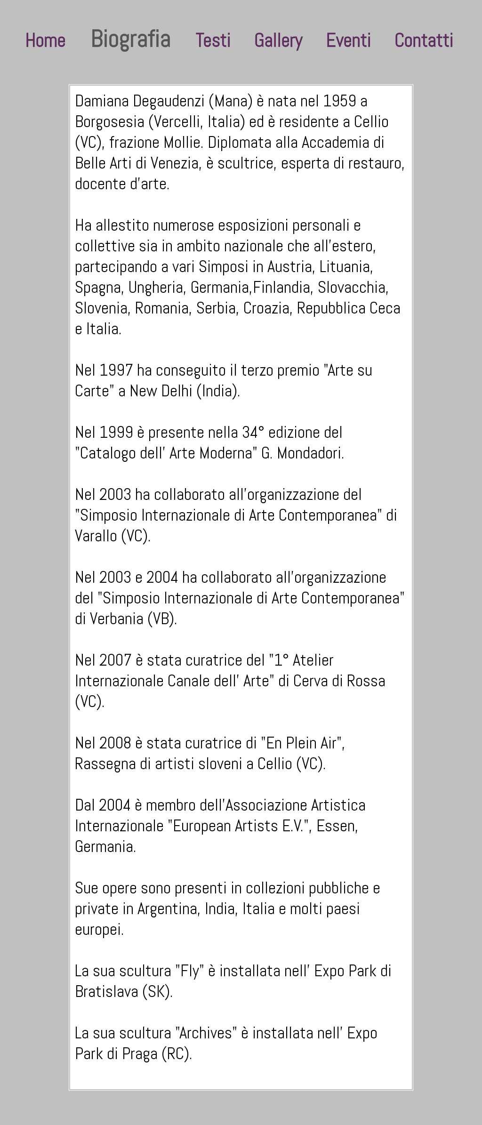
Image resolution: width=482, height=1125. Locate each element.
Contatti (424, 40)
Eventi (348, 40)
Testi (213, 40)
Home (45, 40)
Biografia (131, 39)
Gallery (278, 40)
